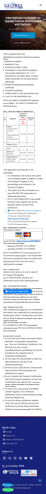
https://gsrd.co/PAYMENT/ (28, 241)
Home (8, 432)
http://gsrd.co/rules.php (18, 219)
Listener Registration (23, 43)
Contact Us (11, 443)
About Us (10, 436)
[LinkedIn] (20, 458)
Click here (23, 238)
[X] (9, 458)
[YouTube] (26, 458)
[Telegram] (31, 458)
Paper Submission (23, 35)
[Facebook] (4, 458)
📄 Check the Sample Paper (17, 291)
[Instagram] (15, 458)
